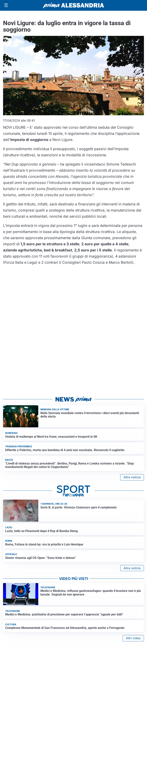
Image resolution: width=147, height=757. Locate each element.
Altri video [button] (133, 638)
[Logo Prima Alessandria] (73, 5)
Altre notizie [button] (132, 477)
